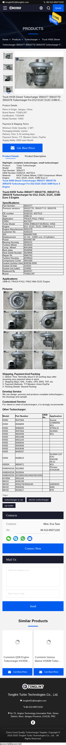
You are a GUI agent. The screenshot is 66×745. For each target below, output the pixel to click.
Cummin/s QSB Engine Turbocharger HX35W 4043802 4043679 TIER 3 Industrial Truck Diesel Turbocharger (17, 659)
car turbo (9, 505)
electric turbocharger (39, 499)
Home (5, 39)
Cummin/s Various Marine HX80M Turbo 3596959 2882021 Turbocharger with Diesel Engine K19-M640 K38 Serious (48, 659)
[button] (8, 93)
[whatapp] (23, 538)
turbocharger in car (14, 499)
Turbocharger (31, 39)
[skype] (16, 539)
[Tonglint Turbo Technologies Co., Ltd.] (15, 8)
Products (16, 39)
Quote (58, 8)
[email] (30, 539)
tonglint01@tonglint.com (17, 2)
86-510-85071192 (55, 2)
